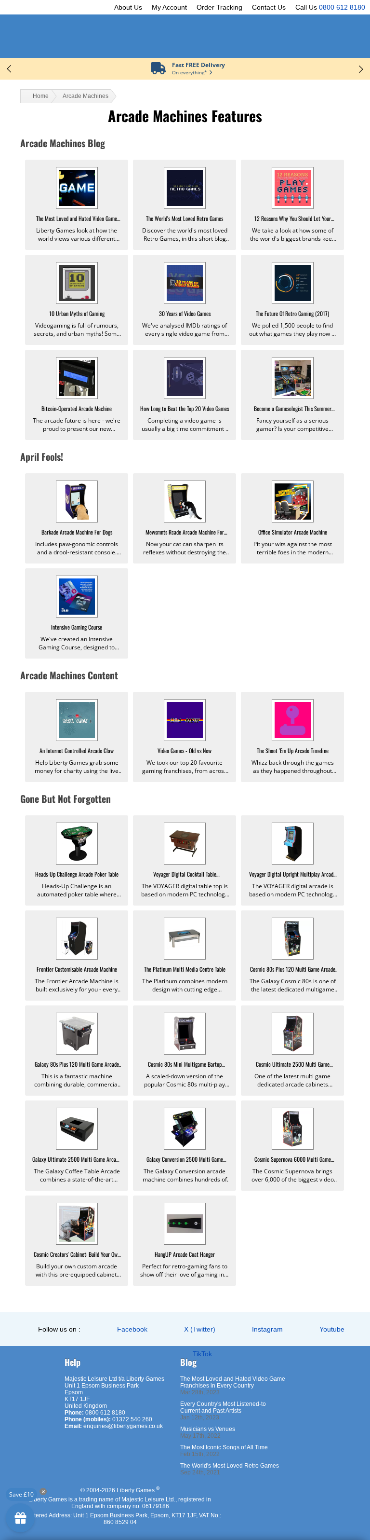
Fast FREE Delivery (198, 65)
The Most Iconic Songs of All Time (224, 1447)
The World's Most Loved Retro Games (229, 1465)
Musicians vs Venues (207, 1429)
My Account (169, 7)
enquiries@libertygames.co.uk (123, 1426)
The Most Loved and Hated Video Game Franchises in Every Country (232, 1382)
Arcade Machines (85, 96)
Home (41, 96)
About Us (128, 7)
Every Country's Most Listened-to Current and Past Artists (223, 1407)
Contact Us (269, 7)
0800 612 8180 (342, 7)
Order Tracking (219, 7)
